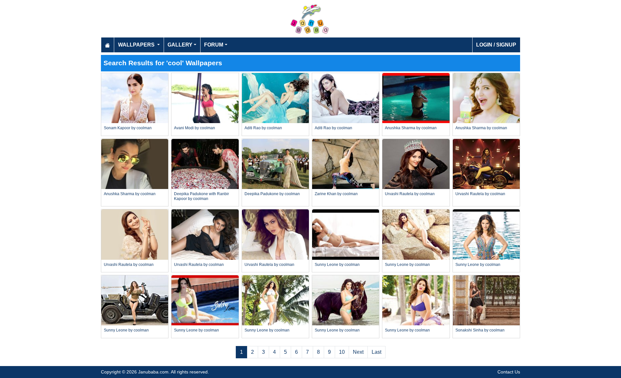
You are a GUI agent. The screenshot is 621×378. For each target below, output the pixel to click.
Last (376, 352)
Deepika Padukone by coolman (272, 194)
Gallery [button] (180, 44)
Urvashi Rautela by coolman (410, 194)
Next (358, 352)
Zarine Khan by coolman (336, 194)
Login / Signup (496, 44)
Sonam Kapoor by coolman (128, 128)
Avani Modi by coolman (194, 128)
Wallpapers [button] (137, 44)
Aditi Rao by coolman (263, 128)
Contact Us (508, 371)
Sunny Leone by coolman (337, 264)
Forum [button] (213, 44)
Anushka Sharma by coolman (411, 128)
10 (342, 352)
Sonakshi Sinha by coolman (480, 330)
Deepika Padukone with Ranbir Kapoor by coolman (201, 196)
